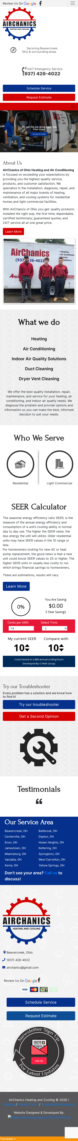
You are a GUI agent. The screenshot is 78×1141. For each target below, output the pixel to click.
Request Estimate (39, 97)
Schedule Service (39, 88)
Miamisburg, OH (15, 854)
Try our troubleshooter (39, 704)
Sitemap (9, 1104)
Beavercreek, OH (16, 831)
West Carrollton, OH (52, 859)
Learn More (13, 231)
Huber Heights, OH (51, 842)
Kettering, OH (48, 848)
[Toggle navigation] (72, 106)
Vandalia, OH (13, 859)
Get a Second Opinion (39, 716)
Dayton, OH (46, 836)
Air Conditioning (39, 348)
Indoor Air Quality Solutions (39, 358)
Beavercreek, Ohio (20, 952)
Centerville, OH (15, 836)
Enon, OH (11, 842)
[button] (6, 131)
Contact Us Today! (39, 134)
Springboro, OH (49, 854)
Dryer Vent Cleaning (39, 378)
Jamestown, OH (15, 848)
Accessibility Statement (58, 1104)
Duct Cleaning (39, 368)
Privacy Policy (28, 1104)
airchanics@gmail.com (23, 967)
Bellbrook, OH (48, 831)
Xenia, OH (11, 865)
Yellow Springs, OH (51, 865)
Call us (50, 873)
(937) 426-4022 (41, 73)
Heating (39, 338)
